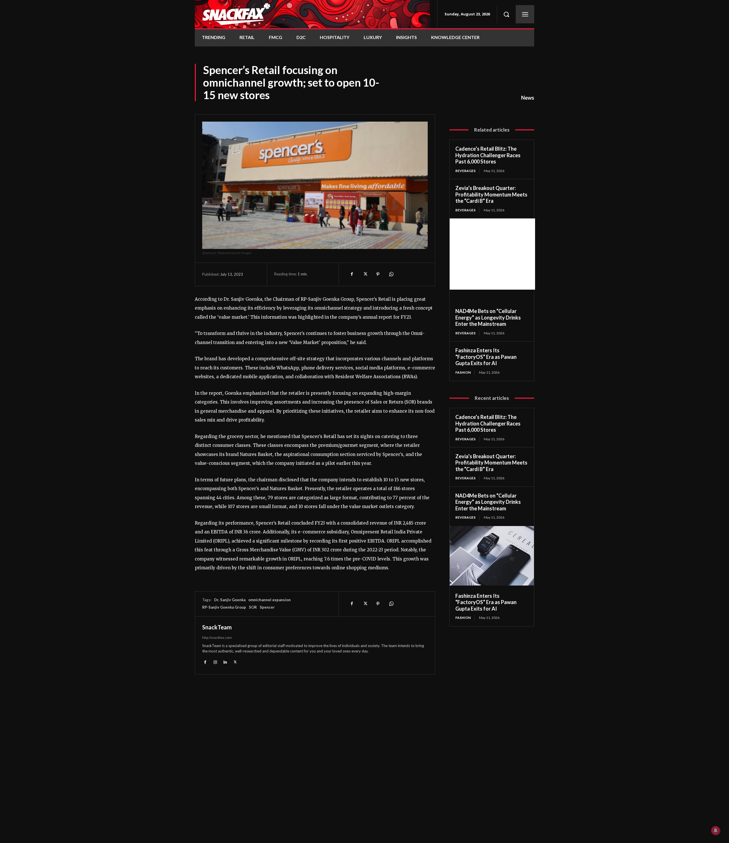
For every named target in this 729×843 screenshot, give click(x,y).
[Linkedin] (225, 662)
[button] (506, 14)
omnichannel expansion (269, 600)
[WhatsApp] (391, 274)
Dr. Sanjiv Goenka (229, 600)
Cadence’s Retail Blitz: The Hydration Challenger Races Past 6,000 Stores (488, 155)
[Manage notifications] (715, 830)
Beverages (465, 171)
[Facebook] (351, 274)
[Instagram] (215, 662)
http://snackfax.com (217, 637)
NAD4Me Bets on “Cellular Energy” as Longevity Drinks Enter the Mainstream (488, 317)
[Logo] (312, 14)
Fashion (463, 372)
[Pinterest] (378, 274)
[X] (364, 274)
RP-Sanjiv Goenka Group (224, 607)
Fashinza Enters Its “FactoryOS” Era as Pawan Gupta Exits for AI (486, 356)
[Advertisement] (492, 254)
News (527, 98)
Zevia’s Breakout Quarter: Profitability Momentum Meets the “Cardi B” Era (491, 194)
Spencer (267, 607)
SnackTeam (217, 627)
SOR (253, 607)
